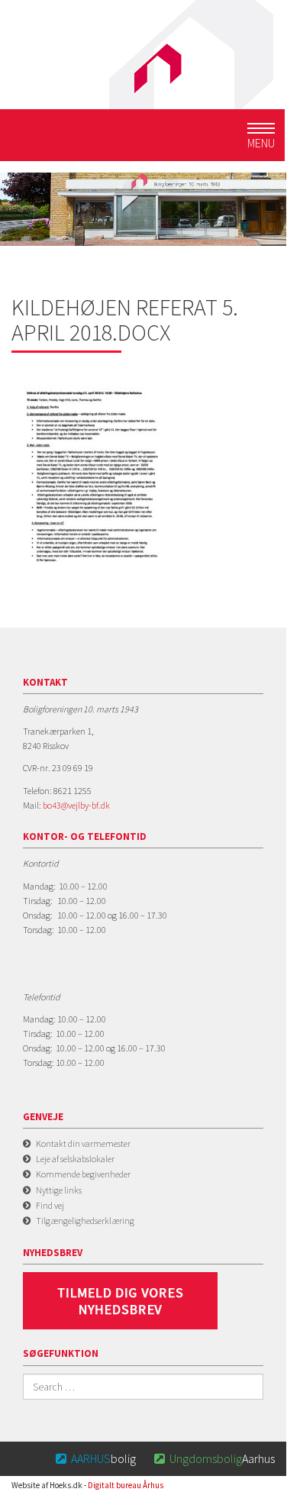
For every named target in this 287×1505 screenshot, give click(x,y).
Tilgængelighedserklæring (85, 1220)
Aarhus (214, 1458)
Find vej (50, 1205)
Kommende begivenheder (83, 1174)
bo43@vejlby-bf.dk (76, 805)
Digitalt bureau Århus (125, 1485)
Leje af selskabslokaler (75, 1158)
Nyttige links (59, 1190)
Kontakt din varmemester (83, 1143)
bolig (96, 1458)
